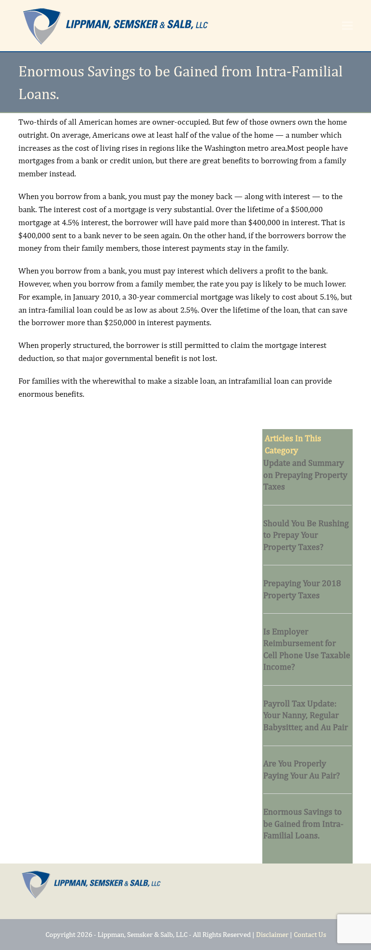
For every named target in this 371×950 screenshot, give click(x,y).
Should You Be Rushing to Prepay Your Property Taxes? (306, 535)
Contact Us (310, 934)
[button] (347, 26)
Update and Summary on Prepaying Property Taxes (305, 474)
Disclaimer (272, 934)
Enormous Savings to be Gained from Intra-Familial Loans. (303, 823)
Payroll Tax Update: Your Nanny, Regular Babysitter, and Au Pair (305, 715)
